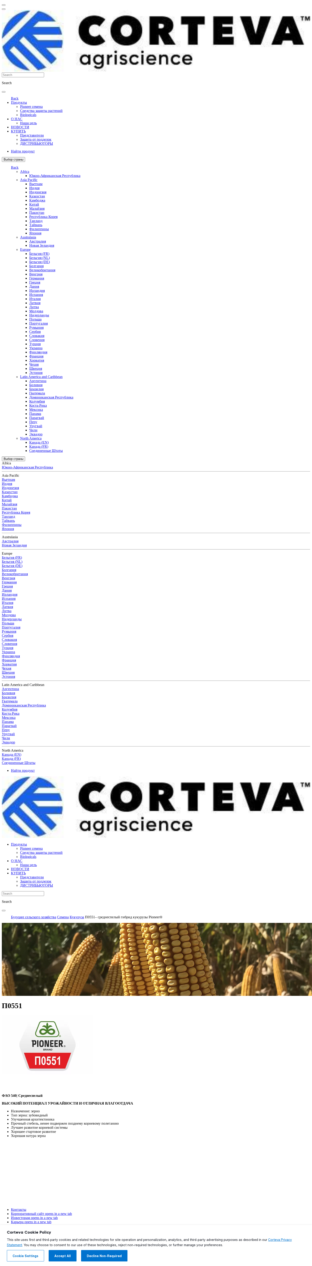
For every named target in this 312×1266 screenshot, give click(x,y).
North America (31, 438)
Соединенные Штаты (46, 451)
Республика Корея (43, 217)
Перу (33, 422)
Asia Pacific (28, 180)
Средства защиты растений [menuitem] (41, 111)
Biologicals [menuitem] (28, 115)
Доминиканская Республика (51, 397)
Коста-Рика (38, 405)
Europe (25, 249)
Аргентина (37, 381)
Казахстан (37, 196)
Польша (35, 319)
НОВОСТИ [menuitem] (20, 127)
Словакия (36, 336)
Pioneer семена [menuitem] (31, 107)
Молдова (36, 311)
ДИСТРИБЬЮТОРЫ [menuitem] (36, 143)
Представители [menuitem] (32, 135)
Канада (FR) (38, 446)
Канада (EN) (39, 442)
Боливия (35, 385)
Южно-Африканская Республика (54, 176)
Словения (37, 340)
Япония (35, 233)
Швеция (35, 368)
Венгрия (35, 274)
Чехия (34, 364)
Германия (36, 278)
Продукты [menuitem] (19, 102)
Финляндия (38, 352)
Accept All (62, 1256)
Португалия (38, 323)
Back (15, 98)
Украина (35, 348)
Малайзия (37, 208)
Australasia (28, 237)
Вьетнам (35, 184)
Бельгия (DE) (39, 262)
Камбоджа (37, 200)
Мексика (36, 410)
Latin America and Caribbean (41, 377)
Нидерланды (39, 315)
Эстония (35, 373)
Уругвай (35, 426)
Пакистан (36, 213)
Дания (34, 286)
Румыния (36, 327)
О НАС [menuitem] (16, 119)
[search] (3, 92)
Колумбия (37, 401)
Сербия (35, 332)
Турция (35, 344)
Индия (34, 188)
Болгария (36, 266)
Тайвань (35, 225)
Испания (36, 295)
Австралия (37, 241)
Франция (36, 356)
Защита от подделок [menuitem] (35, 139)
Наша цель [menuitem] (28, 123)
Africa (24, 171)
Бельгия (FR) (39, 254)
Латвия (34, 303)
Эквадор (35, 434)
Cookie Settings (25, 1256)
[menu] (3, 5)
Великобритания (42, 270)
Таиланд (35, 221)
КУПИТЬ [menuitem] (18, 131)
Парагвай (36, 418)
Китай (34, 204)
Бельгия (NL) (39, 258)
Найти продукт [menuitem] (23, 151)
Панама (35, 414)
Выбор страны (13, 159)
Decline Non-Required (104, 1256)
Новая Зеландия (41, 245)
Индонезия (37, 192)
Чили (33, 430)
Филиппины (39, 229)
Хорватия (36, 360)
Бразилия (36, 389)
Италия (35, 299)
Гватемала (37, 393)
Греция (34, 282)
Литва (34, 307)
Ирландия (37, 291)
